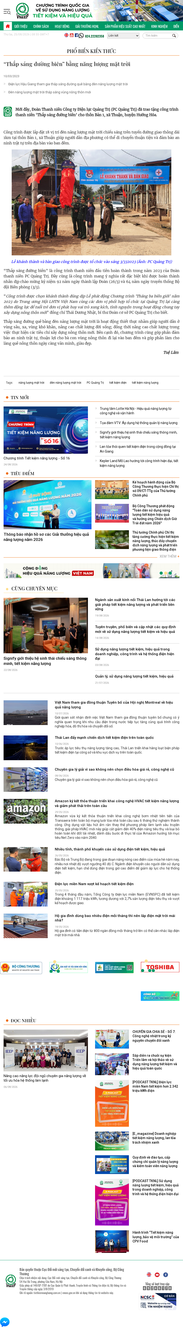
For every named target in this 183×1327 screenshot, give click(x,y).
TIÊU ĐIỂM (22, 473)
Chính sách (41, 26)
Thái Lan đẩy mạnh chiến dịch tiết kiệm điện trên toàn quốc (104, 737)
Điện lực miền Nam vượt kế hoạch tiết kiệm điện (94, 884)
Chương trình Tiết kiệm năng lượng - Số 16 (37, 458)
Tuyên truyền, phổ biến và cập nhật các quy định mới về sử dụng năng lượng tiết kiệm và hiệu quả (135, 629)
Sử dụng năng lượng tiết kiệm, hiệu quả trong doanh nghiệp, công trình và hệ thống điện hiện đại (134, 654)
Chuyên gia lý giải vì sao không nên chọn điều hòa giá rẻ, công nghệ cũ (114, 769)
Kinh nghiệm (159, 26)
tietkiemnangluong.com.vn (47, 1293)
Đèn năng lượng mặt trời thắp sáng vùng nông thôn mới (49, 92)
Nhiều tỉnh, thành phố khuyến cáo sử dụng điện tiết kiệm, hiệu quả (110, 849)
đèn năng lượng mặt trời (65, 382)
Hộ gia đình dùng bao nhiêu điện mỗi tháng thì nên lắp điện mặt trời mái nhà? (115, 918)
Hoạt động (62, 26)
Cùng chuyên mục (34, 589)
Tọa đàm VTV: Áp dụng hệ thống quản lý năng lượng (139, 423)
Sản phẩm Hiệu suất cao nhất (125, 26)
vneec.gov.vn (68, 1293)
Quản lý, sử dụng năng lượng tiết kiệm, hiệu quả (134, 676)
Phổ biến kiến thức (91, 51)
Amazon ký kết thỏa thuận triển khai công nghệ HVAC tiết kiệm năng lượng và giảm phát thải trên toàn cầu (117, 803)
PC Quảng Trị (95, 382)
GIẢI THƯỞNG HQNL (87, 26)
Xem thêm (169, 556)
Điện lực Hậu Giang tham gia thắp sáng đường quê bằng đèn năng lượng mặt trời (68, 84)
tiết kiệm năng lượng (145, 382)
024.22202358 (94, 36)
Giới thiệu (20, 26)
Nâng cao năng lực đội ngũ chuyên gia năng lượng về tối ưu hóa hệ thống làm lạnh (45, 1078)
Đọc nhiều (23, 1021)
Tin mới (20, 397)
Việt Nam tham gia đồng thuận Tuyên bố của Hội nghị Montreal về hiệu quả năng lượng (114, 704)
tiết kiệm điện (118, 382)
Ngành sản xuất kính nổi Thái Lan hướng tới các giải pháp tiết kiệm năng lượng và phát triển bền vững (135, 604)
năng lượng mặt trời (31, 382)
